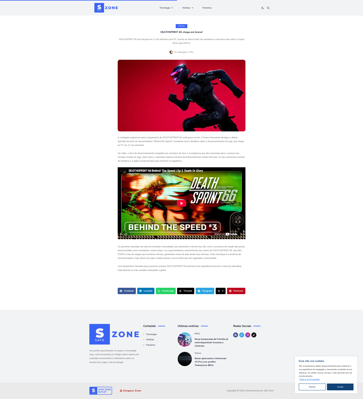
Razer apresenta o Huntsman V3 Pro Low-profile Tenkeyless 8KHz (210, 362)
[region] (326, 374)
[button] (127, 291)
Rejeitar (312, 387)
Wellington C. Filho (186, 52)
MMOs (197, 333)
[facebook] (235, 334)
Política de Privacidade (309, 379)
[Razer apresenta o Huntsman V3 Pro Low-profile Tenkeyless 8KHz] (185, 359)
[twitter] (241, 334)
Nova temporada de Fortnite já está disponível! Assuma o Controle (211, 342)
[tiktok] (253, 334)
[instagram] (247, 334)
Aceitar (340, 387)
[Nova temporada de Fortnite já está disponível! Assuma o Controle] (185, 339)
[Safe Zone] (106, 8)
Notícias (181, 26)
